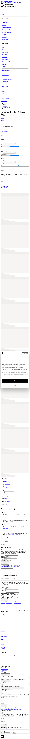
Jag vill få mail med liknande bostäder (10, 594)
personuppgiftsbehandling (6, 566)
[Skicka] (14, 655)
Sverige (5, 106)
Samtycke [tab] (5, 357)
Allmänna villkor (4, 669)
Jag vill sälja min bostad (19, 679)
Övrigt (7, 176)
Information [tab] (15, 357)
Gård (24, 174)
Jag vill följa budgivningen (8, 596)
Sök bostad (16, 686)
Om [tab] (24, 357)
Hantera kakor (4, 672)
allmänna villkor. (17, 566)
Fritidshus (8, 174)
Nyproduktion (15, 2)
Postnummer (3, 560)
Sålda (5, 487)
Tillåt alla (15, 381)
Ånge (4, 108)
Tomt (19, 174)
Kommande (6, 481)
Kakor (2, 671)
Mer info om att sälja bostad (6, 689)
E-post (2, 559)
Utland (19, 2)
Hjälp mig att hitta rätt (5, 681)
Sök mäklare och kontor (6, 688)
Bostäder (5, 104)
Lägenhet (14, 174)
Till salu (5, 478)
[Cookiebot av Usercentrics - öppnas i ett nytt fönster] (22, 353)
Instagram (3, 648)
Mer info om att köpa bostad (18, 688)
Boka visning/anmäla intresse (7, 686)
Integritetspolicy (4, 670)
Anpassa (14, 385)
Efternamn (3, 557)
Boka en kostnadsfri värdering (7, 679)
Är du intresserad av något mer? (8, 593)
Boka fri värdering (5, 674)
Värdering (3, 2)
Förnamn (3, 556)
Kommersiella (8, 2)
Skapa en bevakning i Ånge (15, 534)
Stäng (14, 732)
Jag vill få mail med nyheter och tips (10, 597)
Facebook (3, 647)
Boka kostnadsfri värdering (6, 1)
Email (2, 590)
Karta (4, 490)
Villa (3, 174)
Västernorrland (6, 107)
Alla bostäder (3, 667)
